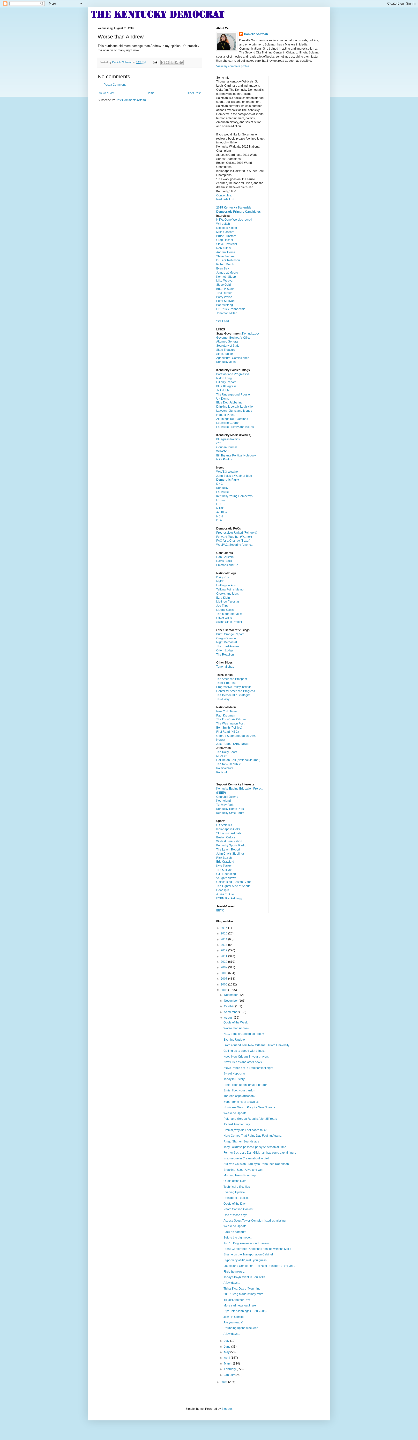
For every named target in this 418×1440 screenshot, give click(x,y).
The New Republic (228, 764)
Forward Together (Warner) (234, 536)
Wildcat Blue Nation (229, 841)
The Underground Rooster (233, 394)
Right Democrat (226, 642)
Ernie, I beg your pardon (239, 1090)
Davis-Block (224, 561)
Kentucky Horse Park (230, 809)
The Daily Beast (226, 752)
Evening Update (234, 1039)
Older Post (194, 93)
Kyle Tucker (224, 865)
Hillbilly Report (226, 382)
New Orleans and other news (243, 1062)
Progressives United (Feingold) (236, 532)
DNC (219, 483)
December (231, 995)
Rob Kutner (223, 248)
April (227, 1357)
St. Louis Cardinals (228, 833)
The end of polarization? (239, 1096)
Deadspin (222, 890)
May (227, 1352)
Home (151, 93)
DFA (219, 520)
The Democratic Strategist (233, 695)
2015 (224, 933)
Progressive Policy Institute (234, 687)
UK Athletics (224, 825)
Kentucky (222, 488)
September (231, 1012)
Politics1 (221, 772)
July (227, 1341)
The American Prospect (231, 679)
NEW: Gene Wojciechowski (234, 219)
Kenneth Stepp (226, 276)
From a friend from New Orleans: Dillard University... (257, 1045)
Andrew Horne (225, 252)
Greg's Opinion (226, 638)
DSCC (220, 504)
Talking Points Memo (230, 589)
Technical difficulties (237, 1186)
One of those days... (236, 1215)
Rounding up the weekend (241, 1328)
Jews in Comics (234, 1317)
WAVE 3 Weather (227, 471)
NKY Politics (224, 459)
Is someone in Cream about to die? (246, 1158)
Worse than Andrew (236, 1028)
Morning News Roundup (240, 1175)
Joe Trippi (222, 605)
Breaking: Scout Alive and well (243, 1169)
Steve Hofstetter (226, 244)
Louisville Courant (228, 423)
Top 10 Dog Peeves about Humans (246, 1243)
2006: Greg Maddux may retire (243, 1294)
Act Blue (221, 512)
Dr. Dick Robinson (228, 260)
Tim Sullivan (224, 870)
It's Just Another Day (237, 1124)
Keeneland (223, 800)
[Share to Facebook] (176, 62)
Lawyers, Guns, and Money (234, 410)
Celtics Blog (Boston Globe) (234, 882)
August (229, 1017)
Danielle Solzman (256, 34)
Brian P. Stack (225, 289)
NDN (219, 516)
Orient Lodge (224, 650)
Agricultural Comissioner (232, 358)
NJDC (220, 508)
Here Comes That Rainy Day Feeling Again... (253, 1135)
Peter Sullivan (225, 301)
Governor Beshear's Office (233, 337)
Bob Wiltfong (224, 305)
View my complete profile (232, 66)
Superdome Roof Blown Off (241, 1102)
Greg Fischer (224, 240)
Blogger (227, 1408)
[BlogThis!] (167, 62)
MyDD (220, 581)
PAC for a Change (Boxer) (233, 540)
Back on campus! (235, 1232)
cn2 (218, 443)
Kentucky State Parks (230, 813)
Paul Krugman (225, 715)
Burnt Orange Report (230, 634)
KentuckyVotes (226, 362)
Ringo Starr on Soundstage (241, 1141)
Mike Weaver (224, 280)
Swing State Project (229, 622)
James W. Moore (227, 272)
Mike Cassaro (225, 232)
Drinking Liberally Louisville (234, 406)
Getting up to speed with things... (245, 1050)
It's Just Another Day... (238, 1300)
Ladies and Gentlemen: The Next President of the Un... (259, 1266)
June (227, 1346)
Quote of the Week (236, 1022)
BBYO (220, 910)
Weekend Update (235, 1113)
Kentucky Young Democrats (234, 496)
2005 (224, 990)
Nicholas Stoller (226, 228)
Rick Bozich (224, 857)
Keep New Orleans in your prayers (246, 1056)
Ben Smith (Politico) (229, 727)
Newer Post (106, 93)
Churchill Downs (227, 796)
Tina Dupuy (223, 293)
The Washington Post (230, 723)
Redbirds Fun (225, 199)
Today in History (234, 1079)
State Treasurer (226, 349)
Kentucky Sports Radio (231, 845)
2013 (224, 945)
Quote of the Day (235, 1181)
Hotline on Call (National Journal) (238, 760)
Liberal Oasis (225, 610)
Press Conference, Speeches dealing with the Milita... (258, 1249)
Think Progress (226, 683)
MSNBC (221, 756)
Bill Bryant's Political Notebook (236, 455)
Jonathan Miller (226, 313)
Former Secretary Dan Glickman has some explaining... (260, 1152)
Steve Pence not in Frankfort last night (248, 1068)
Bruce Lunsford (226, 236)
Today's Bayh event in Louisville (244, 1277)
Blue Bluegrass (226, 386)
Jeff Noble (223, 390)
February (230, 1369)
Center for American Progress (235, 691)
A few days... (232, 1282)
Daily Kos (222, 577)
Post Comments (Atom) (131, 100)
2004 (224, 1382)
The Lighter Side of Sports (233, 886)
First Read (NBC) (227, 731)
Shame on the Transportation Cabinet (248, 1254)
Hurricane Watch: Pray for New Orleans (249, 1107)
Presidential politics (236, 1198)
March (228, 1363)
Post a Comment (115, 84)
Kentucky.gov (251, 333)
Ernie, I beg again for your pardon (246, 1085)
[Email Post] (155, 62)
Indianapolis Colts (228, 829)
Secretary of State (227, 345)
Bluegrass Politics (228, 439)
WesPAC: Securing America (234, 544)
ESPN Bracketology (229, 898)
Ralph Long (224, 378)
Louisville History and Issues (235, 427)
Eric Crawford (225, 861)
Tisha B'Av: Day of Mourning (242, 1288)
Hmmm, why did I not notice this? (245, 1130)
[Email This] (162, 62)
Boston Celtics (225, 837)
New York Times (227, 711)
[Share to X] (172, 62)
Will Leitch (223, 223)
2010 (224, 961)
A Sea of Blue (225, 894)
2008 (224, 973)
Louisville (222, 492)
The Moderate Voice (229, 614)
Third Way (223, 699)
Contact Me (223, 195)
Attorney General (227, 341)
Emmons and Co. (227, 565)
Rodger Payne (225, 415)
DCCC (220, 500)
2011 (224, 956)
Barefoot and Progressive (233, 374)
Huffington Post (226, 585)
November (231, 1000)
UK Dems (222, 398)
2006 (224, 984)
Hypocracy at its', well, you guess (245, 1260)
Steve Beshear (226, 256)
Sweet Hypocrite (234, 1073)
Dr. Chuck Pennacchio (231, 309)
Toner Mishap (225, 666)
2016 (224, 928)
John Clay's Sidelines (230, 853)
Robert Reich (225, 264)
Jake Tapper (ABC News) (232, 744)
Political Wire (224, 768)
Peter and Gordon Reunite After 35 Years (250, 1118)
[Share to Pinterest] (181, 62)
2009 (224, 967)
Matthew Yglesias (227, 601)
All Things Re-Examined (232, 419)
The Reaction (225, 654)
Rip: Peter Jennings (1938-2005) (245, 1311)
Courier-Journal (226, 447)
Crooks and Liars (227, 593)
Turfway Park (224, 804)
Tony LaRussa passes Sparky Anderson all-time (255, 1147)
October (229, 1006)
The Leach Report (228, 849)
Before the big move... (238, 1237)
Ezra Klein (223, 597)
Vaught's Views (226, 878)
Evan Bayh (223, 268)
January (229, 1375)
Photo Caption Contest (238, 1209)
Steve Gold (223, 284)
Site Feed (222, 321)
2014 (224, 939)
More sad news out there (240, 1305)
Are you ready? (234, 1322)
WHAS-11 (222, 451)
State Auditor (224, 354)
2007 (224, 978)
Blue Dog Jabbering (229, 402)
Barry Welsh (224, 297)
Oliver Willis (224, 618)
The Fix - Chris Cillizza (231, 719)
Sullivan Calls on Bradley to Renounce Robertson (256, 1164)
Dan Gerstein (225, 557)
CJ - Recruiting (226, 874)
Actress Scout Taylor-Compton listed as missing (255, 1220)
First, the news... (234, 1271)
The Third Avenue (227, 646)
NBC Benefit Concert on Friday (244, 1034)
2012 (224, 950)
